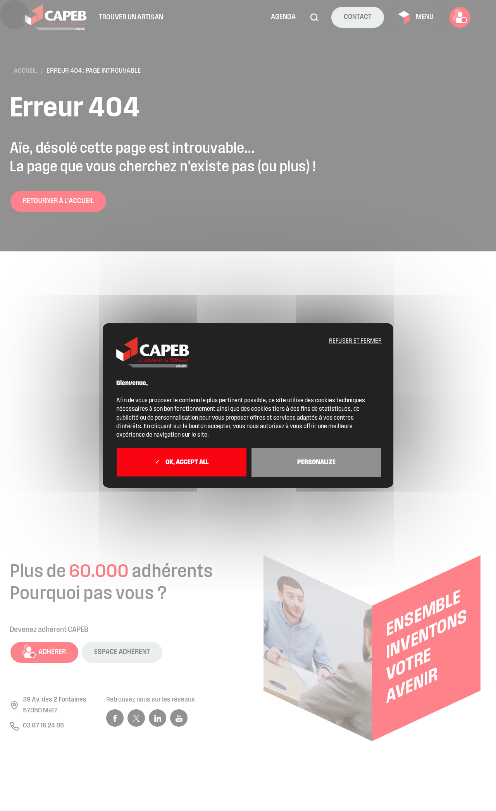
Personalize (316, 462)
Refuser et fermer (355, 341)
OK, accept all (186, 462)
